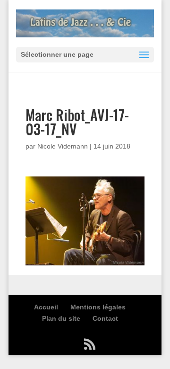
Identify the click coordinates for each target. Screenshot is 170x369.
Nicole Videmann (62, 146)
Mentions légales (98, 307)
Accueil (46, 307)
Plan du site (61, 318)
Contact (105, 318)
